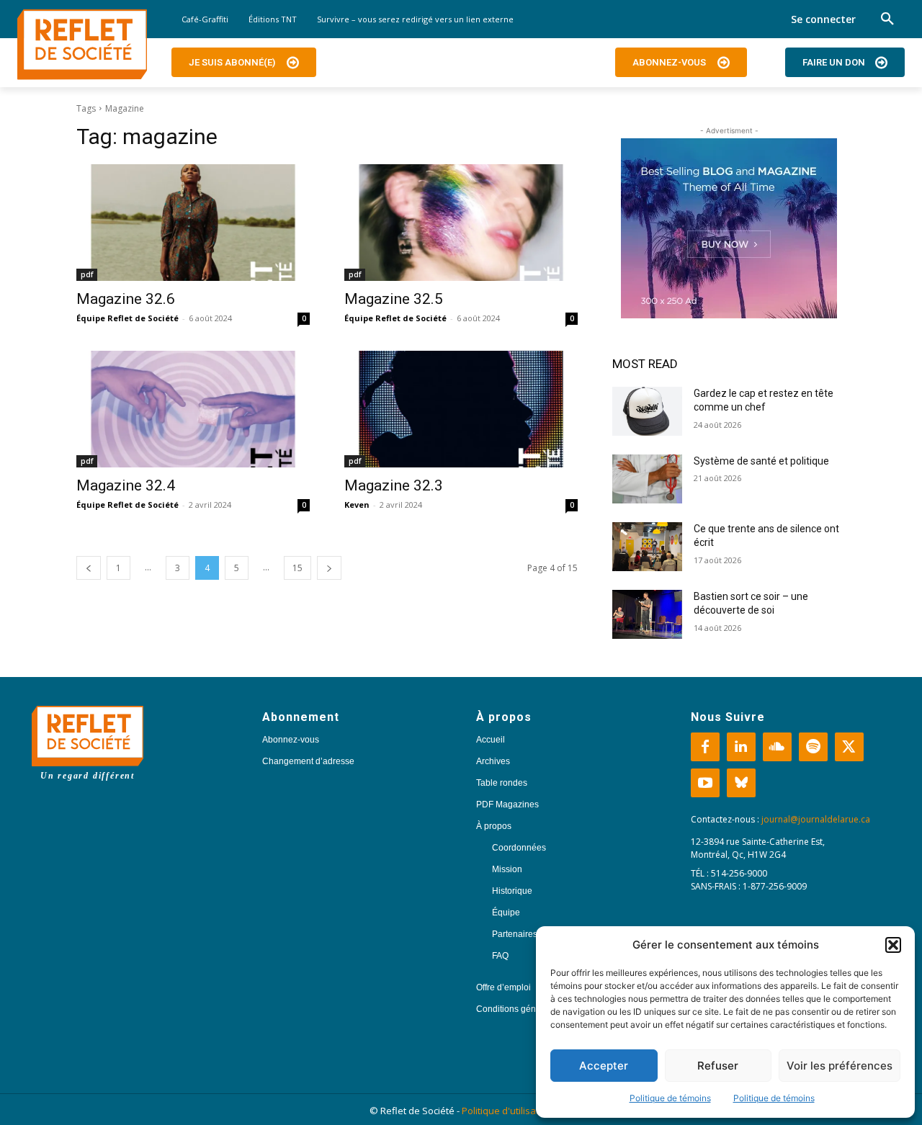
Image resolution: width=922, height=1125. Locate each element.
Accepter (603, 1065)
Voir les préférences (839, 1065)
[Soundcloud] (777, 746)
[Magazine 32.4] (193, 409)
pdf (87, 274)
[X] (849, 746)
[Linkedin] (741, 746)
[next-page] (329, 568)
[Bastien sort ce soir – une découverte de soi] (647, 614)
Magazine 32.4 (125, 485)
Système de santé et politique (761, 461)
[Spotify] (813, 746)
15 (297, 568)
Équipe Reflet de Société (127, 318)
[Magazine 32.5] (461, 222)
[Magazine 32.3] (461, 409)
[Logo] (82, 44)
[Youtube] (705, 782)
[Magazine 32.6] (193, 222)
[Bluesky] (741, 782)
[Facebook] (705, 746)
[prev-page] (88, 568)
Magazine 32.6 (125, 299)
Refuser (717, 1065)
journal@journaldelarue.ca (815, 819)
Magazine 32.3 (393, 485)
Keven (357, 504)
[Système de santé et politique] (647, 478)
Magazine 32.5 (393, 299)
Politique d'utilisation (507, 1110)
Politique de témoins (670, 1098)
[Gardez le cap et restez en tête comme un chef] (647, 411)
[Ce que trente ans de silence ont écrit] (647, 546)
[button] (893, 945)
